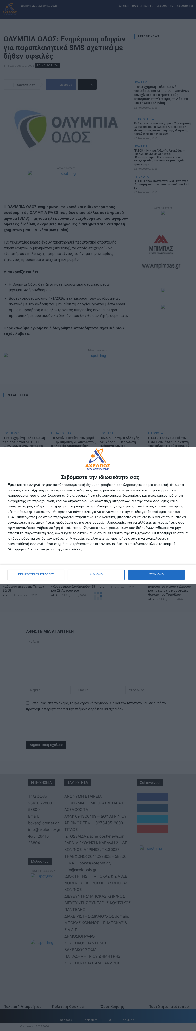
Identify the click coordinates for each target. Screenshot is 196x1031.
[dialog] (98, 515)
